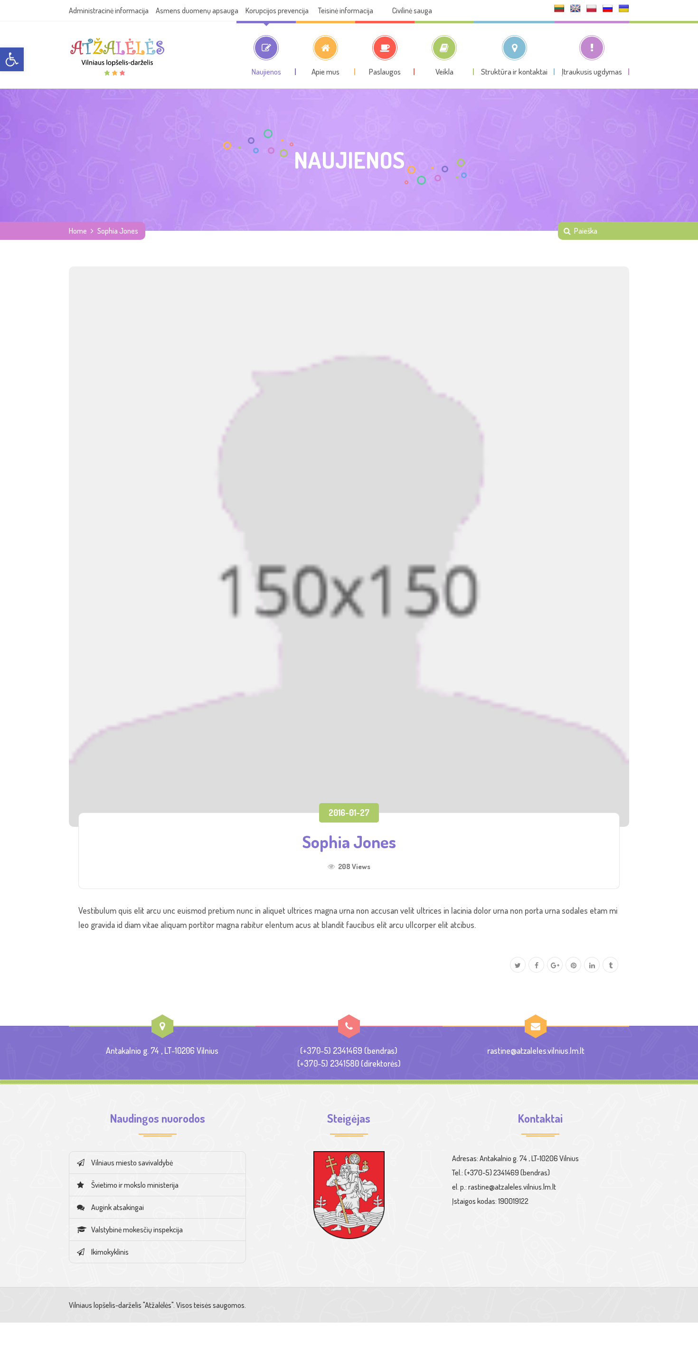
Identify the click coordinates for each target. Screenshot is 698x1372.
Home (78, 231)
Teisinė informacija (345, 10)
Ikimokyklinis (110, 1252)
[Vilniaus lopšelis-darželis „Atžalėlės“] (117, 54)
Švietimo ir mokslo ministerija (135, 1185)
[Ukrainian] (624, 8)
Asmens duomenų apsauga (197, 10)
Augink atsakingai (117, 1207)
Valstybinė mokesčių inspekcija (137, 1229)
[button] (12, 59)
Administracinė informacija (109, 10)
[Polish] (591, 8)
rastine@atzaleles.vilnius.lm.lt (536, 1050)
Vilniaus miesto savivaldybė (132, 1162)
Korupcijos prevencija (277, 10)
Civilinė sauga (412, 10)
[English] (575, 8)
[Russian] (608, 8)
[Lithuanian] (559, 8)
